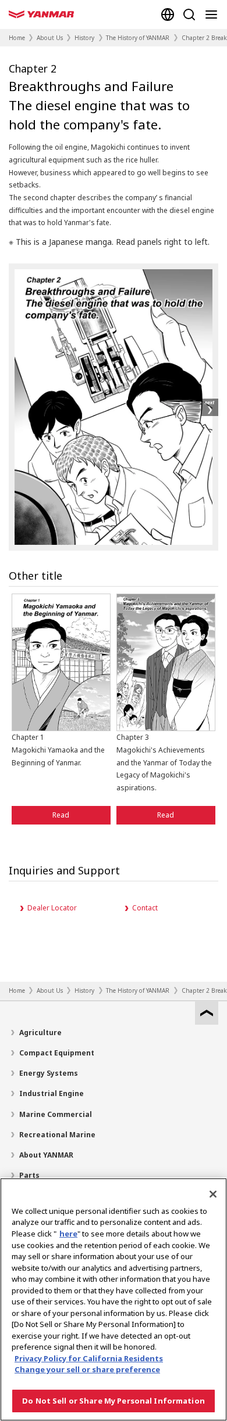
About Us (50, 38)
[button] (209, 407)
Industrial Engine (51, 1093)
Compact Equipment (56, 1053)
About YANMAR (46, 1155)
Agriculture (40, 1032)
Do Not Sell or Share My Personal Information (113, 1400)
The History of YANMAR (137, 38)
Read (60, 815)
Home (17, 38)
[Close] (213, 1194)
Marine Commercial (55, 1114)
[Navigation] (213, 14)
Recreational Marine (57, 1135)
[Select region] (168, 14)
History (84, 38)
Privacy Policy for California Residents (89, 1358)
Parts (29, 1175)
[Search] (189, 14)
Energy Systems (48, 1073)
